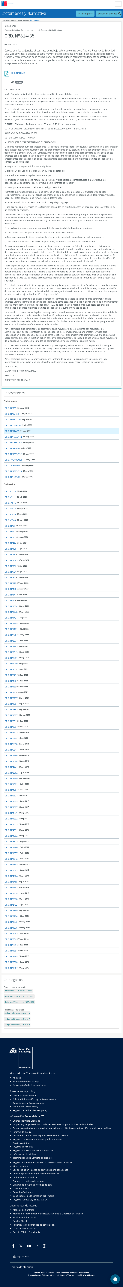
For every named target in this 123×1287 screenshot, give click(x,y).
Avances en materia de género (28, 1181)
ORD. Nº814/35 (17, 73)
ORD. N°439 (10, 686)
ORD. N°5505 (11, 801)
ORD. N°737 (10, 408)
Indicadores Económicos (25, 1177)
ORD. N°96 (9, 525)
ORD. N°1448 (11, 612)
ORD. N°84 (9, 594)
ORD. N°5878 (11, 893)
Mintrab (17, 1077)
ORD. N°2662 (11, 772)
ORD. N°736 (10, 634)
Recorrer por (84, 13)
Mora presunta (20, 1166)
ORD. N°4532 (11, 818)
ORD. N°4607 (11, 807)
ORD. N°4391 (11, 830)
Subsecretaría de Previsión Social (29, 1085)
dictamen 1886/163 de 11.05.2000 (19, 996)
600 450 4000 (39, 1272)
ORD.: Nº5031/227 (13, 465)
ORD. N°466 (10, 548)
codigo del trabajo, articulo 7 (17, 1019)
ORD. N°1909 (11, 784)
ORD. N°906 (10, 939)
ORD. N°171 (10, 692)
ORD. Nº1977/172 (13, 436)
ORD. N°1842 (11, 709)
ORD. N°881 (10, 721)
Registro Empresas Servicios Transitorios (33, 1150)
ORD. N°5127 (11, 732)
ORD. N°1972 (11, 921)
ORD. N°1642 (11, 858)
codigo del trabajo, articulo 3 (17, 1013)
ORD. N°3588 (11, 962)
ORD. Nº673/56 (11, 448)
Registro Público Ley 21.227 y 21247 (30, 1199)
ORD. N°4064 (11, 876)
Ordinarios (9, 484)
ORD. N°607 (10, 531)
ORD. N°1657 (11, 853)
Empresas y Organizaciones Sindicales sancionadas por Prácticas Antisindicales (53, 1124)
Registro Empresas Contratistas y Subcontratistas (37, 1139)
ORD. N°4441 (11, 767)
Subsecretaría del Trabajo (26, 1081)
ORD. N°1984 (11, 703)
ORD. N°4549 (11, 812)
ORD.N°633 (10, 514)
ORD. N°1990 (11, 663)
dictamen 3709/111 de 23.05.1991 (19, 1002)
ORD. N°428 (10, 583)
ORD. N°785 (10, 944)
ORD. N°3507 (11, 968)
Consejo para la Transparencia (28, 1103)
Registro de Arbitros (23, 1146)
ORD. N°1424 (11, 617)
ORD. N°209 (10, 726)
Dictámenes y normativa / (18, 20)
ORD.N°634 (10, 508)
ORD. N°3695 (11, 956)
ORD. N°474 (10, 543)
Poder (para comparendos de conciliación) (34, 1224)
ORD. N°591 (10, 577)
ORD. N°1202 (11, 629)
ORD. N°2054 (11, 606)
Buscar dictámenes (108, 13)
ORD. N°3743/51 (12, 413)
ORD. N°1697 (11, 715)
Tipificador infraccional (24, 1217)
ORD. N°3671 (11, 841)
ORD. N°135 (10, 950)
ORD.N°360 (10, 520)
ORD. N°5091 (11, 870)
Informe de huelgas (23, 1131)
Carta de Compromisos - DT (26, 1228)
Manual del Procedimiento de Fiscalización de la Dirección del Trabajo (48, 1213)
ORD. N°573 (10, 675)
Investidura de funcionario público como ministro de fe (40, 1135)
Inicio (4, 20)
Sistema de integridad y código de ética (32, 1184)
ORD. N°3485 (11, 881)
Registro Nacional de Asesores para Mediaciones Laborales (42, 1162)
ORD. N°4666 (11, 755)
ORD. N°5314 (11, 749)
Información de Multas (24, 1154)
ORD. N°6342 (11, 887)
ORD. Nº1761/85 (12, 477)
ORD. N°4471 (11, 824)
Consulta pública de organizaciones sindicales (36, 1173)
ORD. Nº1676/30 (12, 425)
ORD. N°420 (10, 589)
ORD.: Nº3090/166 (13, 459)
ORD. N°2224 (11, 916)
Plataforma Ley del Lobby (25, 1106)
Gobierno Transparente (24, 1095)
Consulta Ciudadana (23, 1192)
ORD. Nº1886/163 (13, 442)
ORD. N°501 (10, 537)
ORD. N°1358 (11, 623)
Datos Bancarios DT (22, 1188)
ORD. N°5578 (11, 899)
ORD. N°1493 (11, 560)
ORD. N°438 (10, 680)
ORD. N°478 (10, 789)
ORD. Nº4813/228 (13, 471)
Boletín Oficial (20, 1221)
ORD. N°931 (10, 571)
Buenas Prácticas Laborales (26, 1120)
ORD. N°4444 (11, 761)
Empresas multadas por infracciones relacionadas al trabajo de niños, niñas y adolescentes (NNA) (62, 1128)
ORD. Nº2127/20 (12, 419)
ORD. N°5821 (11, 795)
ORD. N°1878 (11, 927)
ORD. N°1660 (11, 847)
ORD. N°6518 (11, 744)
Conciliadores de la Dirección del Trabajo (33, 1195)
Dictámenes (35, 20)
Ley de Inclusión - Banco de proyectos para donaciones (40, 1169)
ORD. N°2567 (11, 646)
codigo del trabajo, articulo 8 (17, 1024)
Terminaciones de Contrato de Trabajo (32, 1157)
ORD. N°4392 (11, 835)
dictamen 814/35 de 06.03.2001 (18, 990)
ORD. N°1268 (11, 933)
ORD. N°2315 (11, 652)
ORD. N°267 (10, 640)
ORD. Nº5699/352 (13, 454)
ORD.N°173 (10, 491)
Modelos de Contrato (23, 1209)
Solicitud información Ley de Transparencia (35, 1099)
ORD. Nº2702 (10, 904)
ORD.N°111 (10, 497)
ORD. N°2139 (11, 778)
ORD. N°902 (10, 669)
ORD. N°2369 (11, 910)
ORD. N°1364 (11, 864)
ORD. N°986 (10, 566)
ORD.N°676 (10, 502)
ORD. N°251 (10, 554)
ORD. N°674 (10, 738)
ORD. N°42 (9, 600)
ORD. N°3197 (11, 698)
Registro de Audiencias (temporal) (30, 1110)
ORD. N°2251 (11, 657)
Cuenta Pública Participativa (27, 1232)
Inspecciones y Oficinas (38, 1275)
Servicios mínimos (22, 1143)
